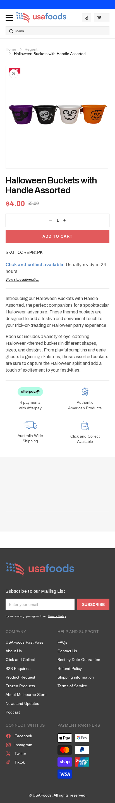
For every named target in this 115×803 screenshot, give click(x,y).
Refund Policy (70, 668)
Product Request (20, 677)
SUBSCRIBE (93, 604)
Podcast (13, 712)
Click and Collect (20, 659)
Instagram (23, 745)
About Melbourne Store (26, 694)
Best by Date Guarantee (79, 659)
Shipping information (76, 677)
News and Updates (22, 703)
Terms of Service (72, 686)
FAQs (62, 642)
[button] (101, 17)
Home (11, 49)
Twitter (20, 753)
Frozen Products (20, 686)
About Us (14, 651)
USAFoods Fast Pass (24, 642)
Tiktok (20, 762)
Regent (31, 49)
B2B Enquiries (18, 668)
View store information (22, 280)
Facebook (23, 736)
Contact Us (67, 651)
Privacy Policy (57, 616)
